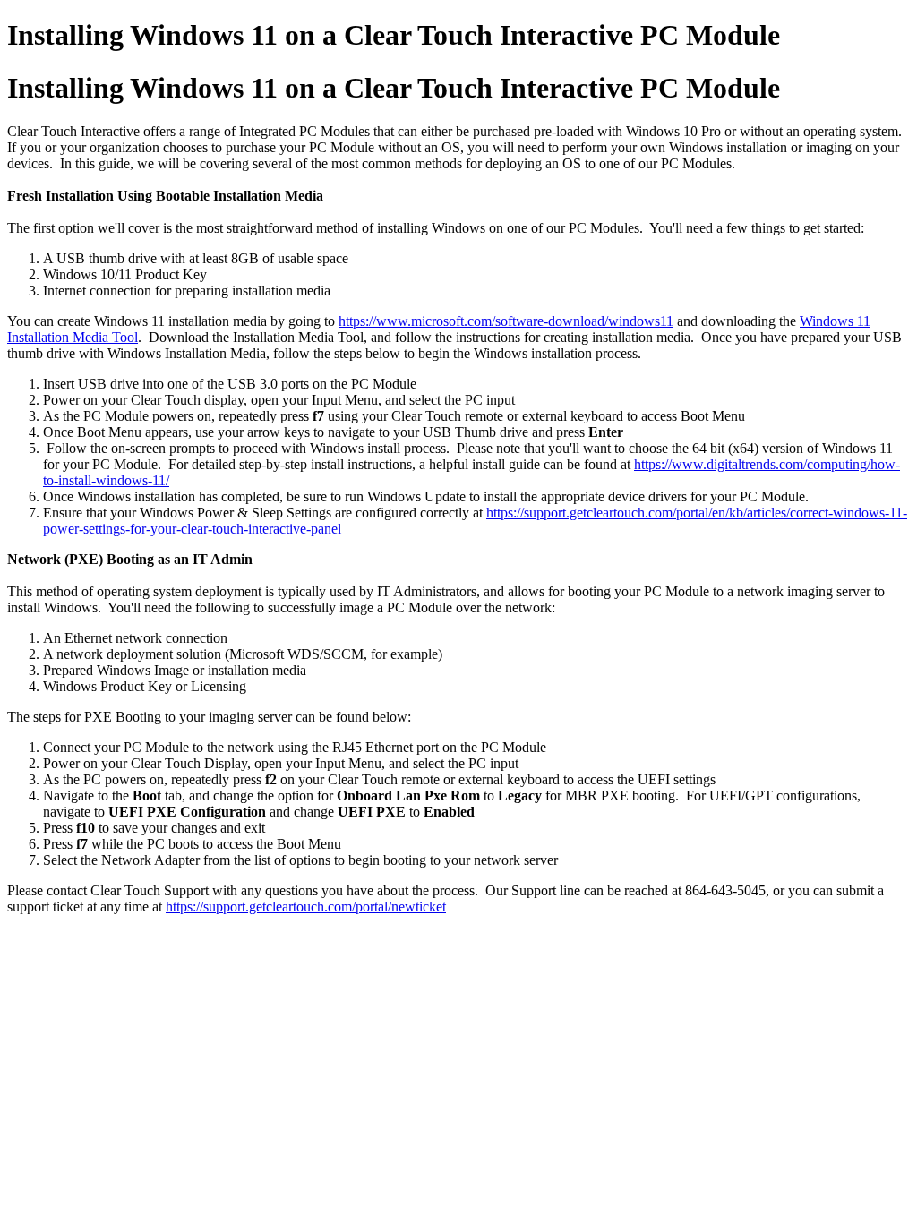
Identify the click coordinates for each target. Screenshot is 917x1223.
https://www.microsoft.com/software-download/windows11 (506, 321)
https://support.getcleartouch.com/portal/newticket (306, 906)
